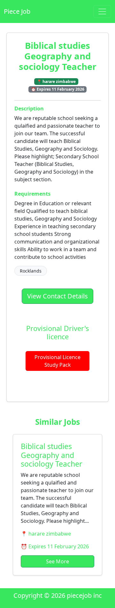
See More (57, 561)
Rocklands (31, 271)
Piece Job (17, 11)
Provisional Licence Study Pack (57, 361)
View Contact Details (57, 296)
